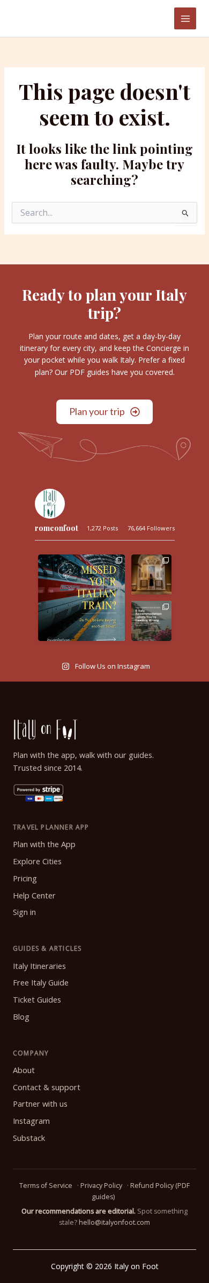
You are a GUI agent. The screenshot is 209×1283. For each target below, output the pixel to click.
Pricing (25, 878)
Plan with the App (44, 844)
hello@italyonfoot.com (114, 1222)
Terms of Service (45, 1185)
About (24, 1070)
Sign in (24, 912)
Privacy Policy (101, 1185)
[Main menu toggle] (185, 18)
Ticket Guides (37, 1000)
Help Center (34, 895)
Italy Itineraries (39, 966)
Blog (21, 1017)
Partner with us (40, 1104)
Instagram (31, 1121)
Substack (29, 1138)
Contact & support (46, 1087)
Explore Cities (37, 861)
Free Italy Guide (41, 982)
